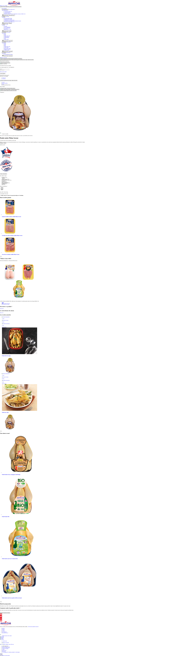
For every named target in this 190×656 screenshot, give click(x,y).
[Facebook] (95, 614)
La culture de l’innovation (8, 11)
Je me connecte (2, 73)
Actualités (5, 26)
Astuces (3, 630)
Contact (3, 649)
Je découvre (4, 77)
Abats (5, 38)
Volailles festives (6, 37)
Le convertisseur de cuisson (8, 54)
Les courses (6, 28)
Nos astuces (4, 52)
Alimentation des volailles (8, 19)
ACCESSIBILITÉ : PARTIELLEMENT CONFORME (11, 652)
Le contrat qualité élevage (8, 18)
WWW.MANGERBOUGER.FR (33, 626)
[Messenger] (95, 620)
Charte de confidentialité (6, 647)
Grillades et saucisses (7, 49)
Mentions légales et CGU (6, 646)
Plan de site (4, 651)
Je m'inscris (4, 78)
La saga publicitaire (7, 12)
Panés (5, 45)
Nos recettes (4, 32)
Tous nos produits (5, 83)
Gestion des (5, 648)
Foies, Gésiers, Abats (7, 48)
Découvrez (1, 312)
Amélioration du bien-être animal (9, 20)
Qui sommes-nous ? (5, 9)
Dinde (5, 44)
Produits (3, 629)
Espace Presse (4, 650)
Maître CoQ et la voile (7, 29)
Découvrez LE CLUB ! (5, 304)
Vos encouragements (7, 27)
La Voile (3, 24)
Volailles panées (6, 36)
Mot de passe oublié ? (3, 71)
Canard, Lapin (6, 39)
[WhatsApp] (95, 618)
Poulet (5, 34)
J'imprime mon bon (7, 303)
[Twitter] (95, 616)
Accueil (3, 82)
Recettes (3, 628)
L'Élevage (3, 16)
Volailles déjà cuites (7, 35)
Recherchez (2, 308)
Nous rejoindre (4, 8)
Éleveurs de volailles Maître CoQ (9, 21)
